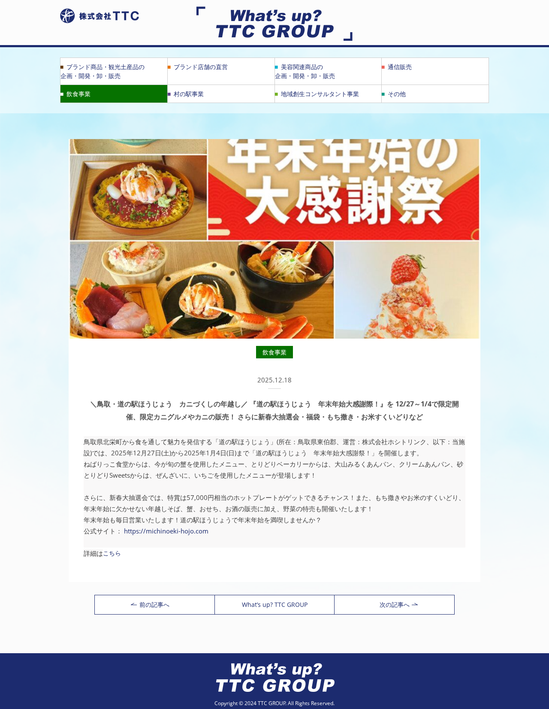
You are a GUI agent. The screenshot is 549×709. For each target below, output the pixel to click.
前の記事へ (154, 604)
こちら (112, 553)
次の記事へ (395, 604)
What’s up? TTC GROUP (275, 604)
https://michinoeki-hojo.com (166, 531)
